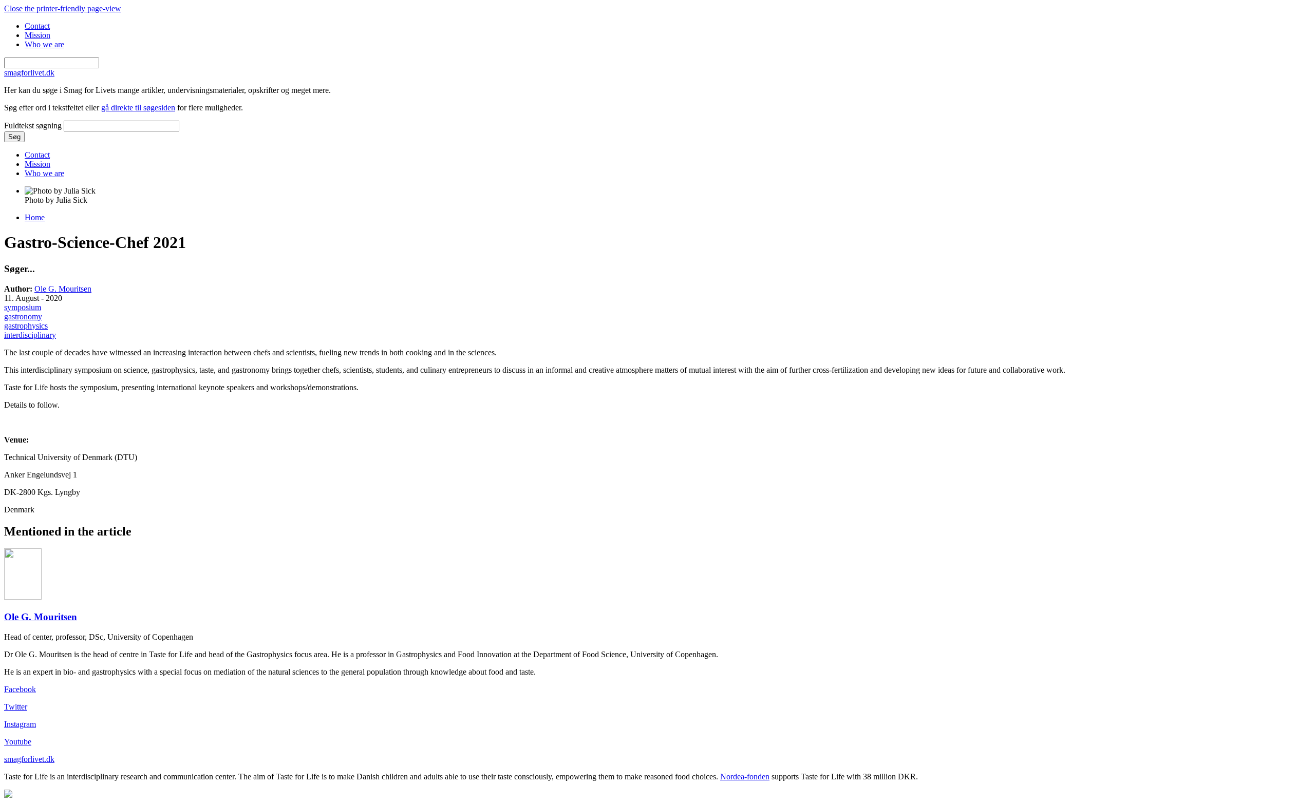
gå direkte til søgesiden (138, 107)
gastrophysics (26, 325)
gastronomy (23, 316)
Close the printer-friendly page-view (62, 8)
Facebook (20, 689)
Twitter (15, 706)
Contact (37, 26)
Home (35, 217)
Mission (37, 35)
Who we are (44, 44)
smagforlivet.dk (29, 759)
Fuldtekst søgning (34, 125)
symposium (22, 307)
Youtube (17, 741)
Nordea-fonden (744, 776)
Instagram (20, 724)
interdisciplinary (30, 335)
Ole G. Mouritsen (62, 288)
